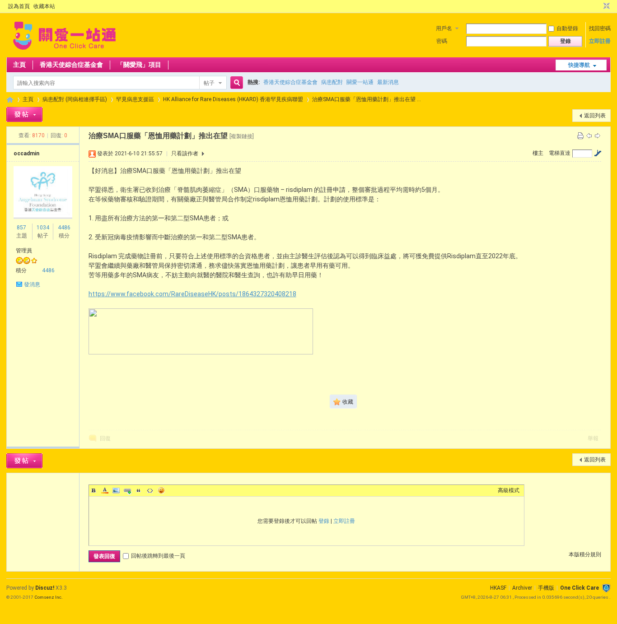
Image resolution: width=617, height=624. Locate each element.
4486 (64, 227)
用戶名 (444, 28)
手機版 (546, 588)
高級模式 (508, 490)
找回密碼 (600, 28)
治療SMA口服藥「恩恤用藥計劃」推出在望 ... (366, 99)
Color (104, 490)
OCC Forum (10, 99)
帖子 (209, 83)
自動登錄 (567, 28)
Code (149, 490)
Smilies (161, 490)
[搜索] (235, 83)
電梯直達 (559, 153)
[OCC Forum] (64, 52)
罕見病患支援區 (135, 99)
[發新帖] (24, 114)
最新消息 (388, 82)
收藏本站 (44, 6)
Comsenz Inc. (48, 597)
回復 (105, 438)
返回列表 (595, 115)
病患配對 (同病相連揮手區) (74, 99)
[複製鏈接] (241, 136)
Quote (138, 490)
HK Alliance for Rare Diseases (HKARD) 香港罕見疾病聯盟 (233, 99)
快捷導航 (579, 65)
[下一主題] (597, 135)
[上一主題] (589, 135)
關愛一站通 (360, 82)
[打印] (580, 135)
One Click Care (579, 588)
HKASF (498, 588)
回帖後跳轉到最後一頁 (158, 556)
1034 (43, 227)
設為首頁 (19, 6)
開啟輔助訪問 (598, 6)
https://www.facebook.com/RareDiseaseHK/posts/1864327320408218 (192, 294)
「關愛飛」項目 (139, 64)
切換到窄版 (605, 6)
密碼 (441, 41)
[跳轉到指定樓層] (597, 153)
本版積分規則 (585, 554)
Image (116, 490)
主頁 (19, 64)
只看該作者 (184, 153)
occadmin (26, 153)
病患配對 (332, 82)
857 (21, 227)
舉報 (593, 438)
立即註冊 (600, 41)
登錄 (323, 521)
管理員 (24, 250)
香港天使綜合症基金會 (71, 64)
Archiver (522, 588)
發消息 (32, 284)
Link (127, 490)
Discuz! (44, 588)
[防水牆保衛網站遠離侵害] (606, 588)
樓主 (538, 153)
